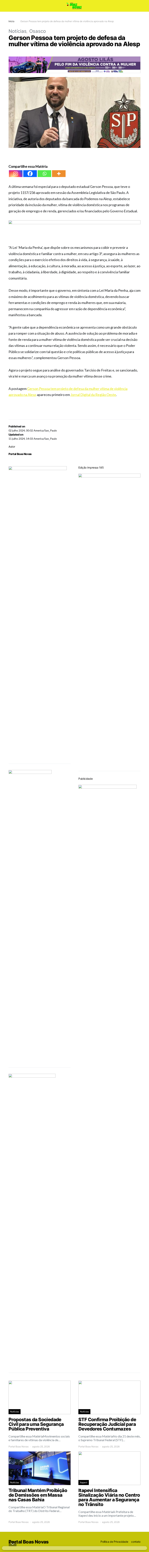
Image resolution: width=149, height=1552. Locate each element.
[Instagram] (16, 173)
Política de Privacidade (114, 1541)
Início (11, 21)
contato (135, 1541)
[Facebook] (30, 173)
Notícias (18, 31)
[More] (59, 173)
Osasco (37, 31)
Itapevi (83, 1482)
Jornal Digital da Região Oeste (93, 394)
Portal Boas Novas (20, 454)
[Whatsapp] (44, 173)
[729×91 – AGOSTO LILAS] (74, 64)
